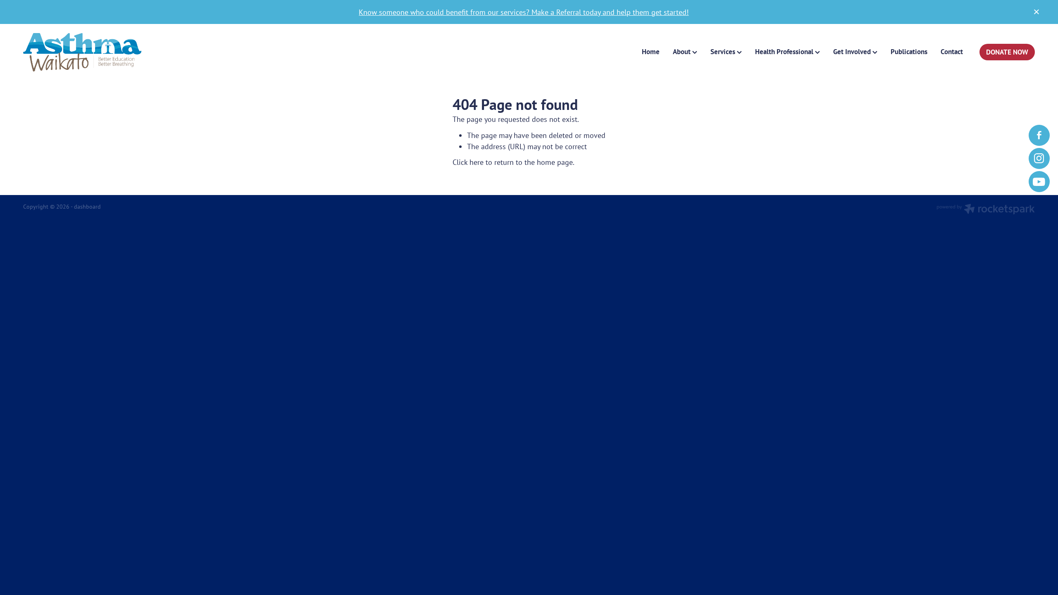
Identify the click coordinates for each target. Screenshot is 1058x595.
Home (651, 51)
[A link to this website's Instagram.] (1039, 158)
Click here (468, 162)
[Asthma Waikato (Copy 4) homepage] (124, 52)
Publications (909, 51)
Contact (952, 51)
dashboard (87, 206)
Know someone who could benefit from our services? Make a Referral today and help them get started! (524, 12)
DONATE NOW (1007, 52)
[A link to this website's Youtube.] (1039, 181)
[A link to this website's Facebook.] (1039, 135)
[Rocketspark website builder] (985, 210)
